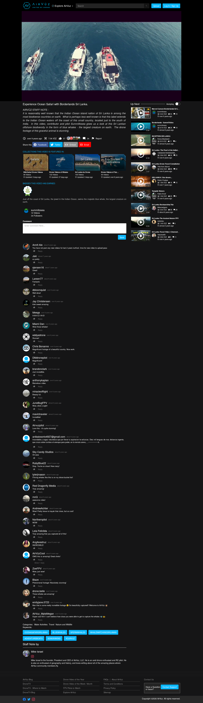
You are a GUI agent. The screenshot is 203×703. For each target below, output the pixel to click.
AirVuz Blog (28, 679)
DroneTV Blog (29, 692)
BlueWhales (58, 632)
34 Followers (36, 215)
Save (122, 237)
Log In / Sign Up (171, 5)
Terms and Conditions (113, 683)
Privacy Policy (110, 688)
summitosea (37, 210)
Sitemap (107, 692)
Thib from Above (163, 166)
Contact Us (149, 679)
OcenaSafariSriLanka (36, 632)
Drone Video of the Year (73, 679)
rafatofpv (160, 221)
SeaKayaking (54, 638)
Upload (156, 5)
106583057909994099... (166, 153)
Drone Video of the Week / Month (77, 683)
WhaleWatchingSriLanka (103, 632)
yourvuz (70, 638)
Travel (51, 624)
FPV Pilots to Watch (71, 688)
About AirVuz (117, 679)
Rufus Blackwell (163, 139)
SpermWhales (77, 632)
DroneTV (27, 683)
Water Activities (41, 624)
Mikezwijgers (162, 207)
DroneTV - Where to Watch (34, 688)
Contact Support (170, 687)
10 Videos (35, 212)
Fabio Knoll (161, 193)
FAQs (106, 679)
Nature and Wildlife (64, 624)
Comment (27, 221)
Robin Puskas (162, 180)
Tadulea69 (161, 234)
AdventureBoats (34, 638)
